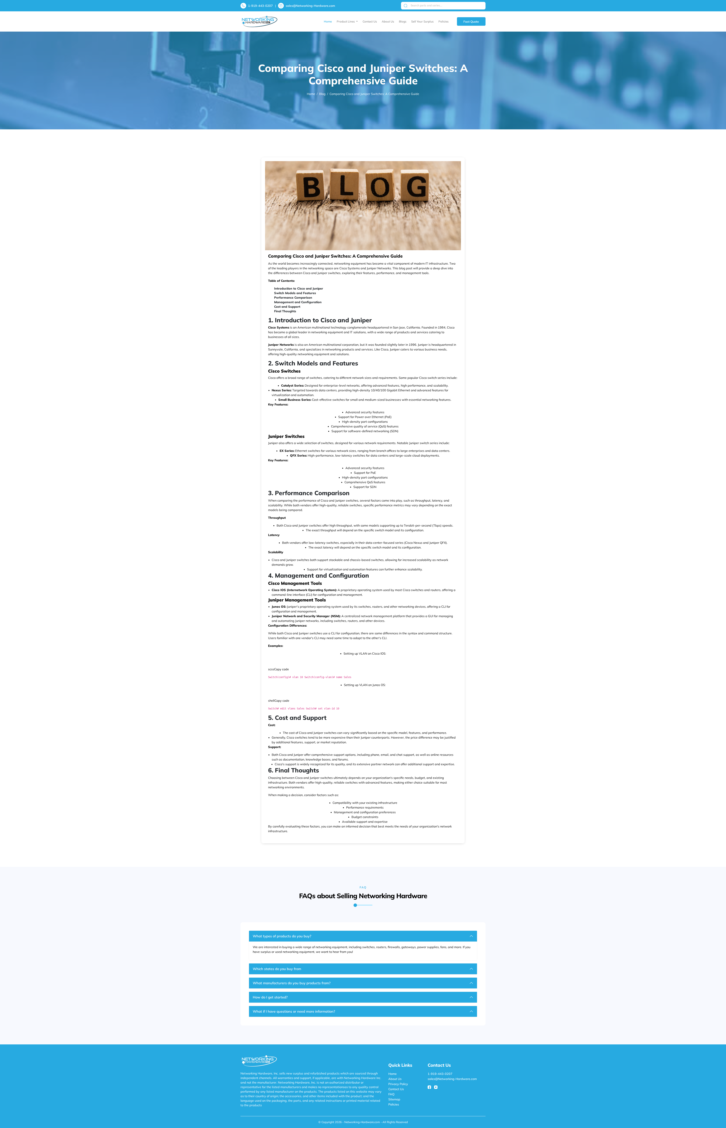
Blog (322, 94)
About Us (388, 21)
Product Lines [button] (346, 21)
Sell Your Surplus (422, 21)
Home (328, 21)
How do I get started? (270, 997)
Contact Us (370, 21)
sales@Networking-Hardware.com (310, 6)
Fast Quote (471, 21)
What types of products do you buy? (282, 936)
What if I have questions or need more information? (294, 1011)
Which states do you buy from (277, 969)
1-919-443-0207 (260, 6)
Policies (443, 21)
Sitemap (394, 1099)
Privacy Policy (398, 1084)
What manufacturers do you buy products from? (291, 983)
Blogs (402, 21)
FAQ (391, 1094)
